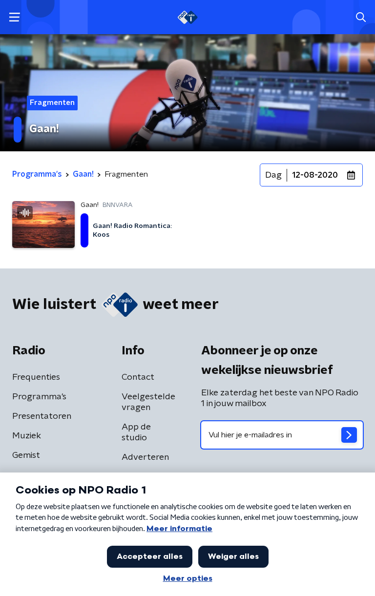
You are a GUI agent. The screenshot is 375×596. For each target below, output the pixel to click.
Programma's (39, 396)
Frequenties (36, 377)
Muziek (26, 436)
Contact (138, 377)
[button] (14, 17)
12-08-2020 (315, 175)
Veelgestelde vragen (148, 402)
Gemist (26, 455)
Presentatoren (41, 416)
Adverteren (145, 457)
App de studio (136, 432)
